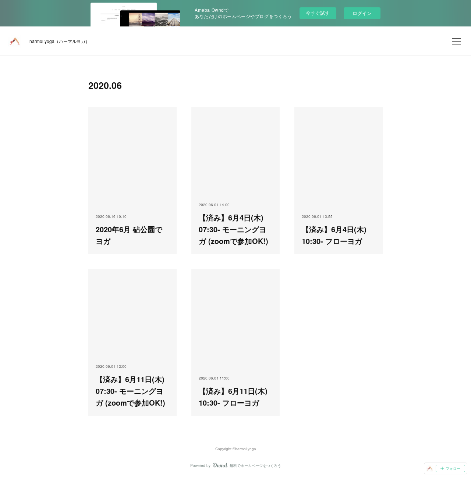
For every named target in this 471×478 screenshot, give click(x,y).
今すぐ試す (318, 12)
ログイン (362, 13)
